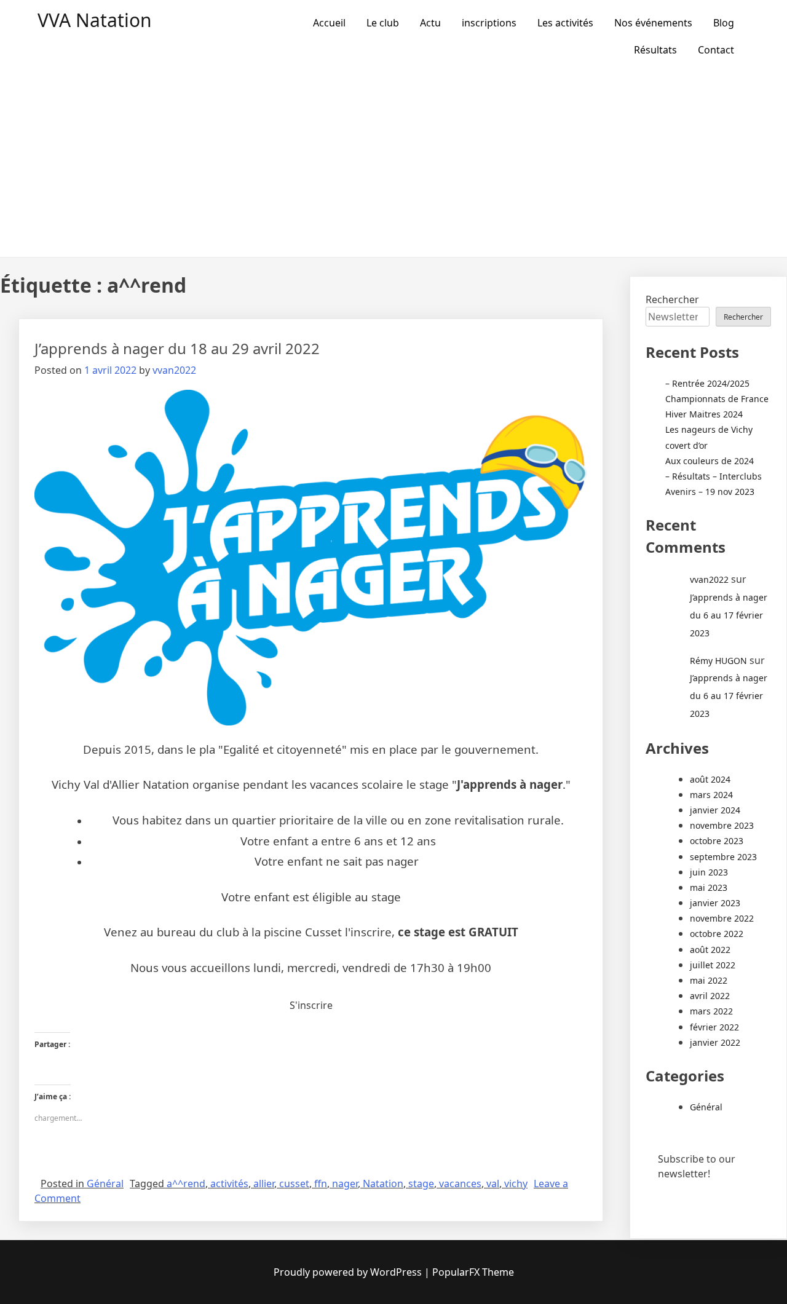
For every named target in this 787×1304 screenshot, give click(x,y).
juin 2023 (709, 872)
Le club (382, 23)
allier (263, 1183)
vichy (516, 1183)
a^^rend (186, 1183)
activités (229, 1183)
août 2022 (710, 949)
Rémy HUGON (718, 660)
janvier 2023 (715, 903)
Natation (383, 1183)
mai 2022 (708, 980)
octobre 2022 (716, 933)
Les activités (565, 23)
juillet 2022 (712, 965)
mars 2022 (711, 1011)
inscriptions (489, 23)
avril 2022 (710, 996)
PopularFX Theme (473, 1272)
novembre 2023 (722, 825)
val (492, 1183)
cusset (294, 1183)
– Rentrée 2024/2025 (707, 383)
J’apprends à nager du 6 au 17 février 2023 (728, 615)
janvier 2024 (715, 810)
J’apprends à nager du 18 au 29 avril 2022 (177, 348)
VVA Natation (95, 20)
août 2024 (710, 779)
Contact (716, 50)
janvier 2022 (715, 1042)
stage (421, 1183)
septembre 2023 (723, 857)
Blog (723, 23)
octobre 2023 (716, 841)
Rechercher (672, 299)
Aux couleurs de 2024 (709, 461)
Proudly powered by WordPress (348, 1272)
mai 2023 (708, 887)
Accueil (329, 23)
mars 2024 (711, 794)
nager (345, 1183)
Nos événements (653, 23)
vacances (460, 1183)
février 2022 (714, 1027)
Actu (430, 23)
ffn (320, 1183)
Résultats (655, 50)
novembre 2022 (722, 918)
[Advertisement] (393, 165)
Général (105, 1183)
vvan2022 (174, 370)
